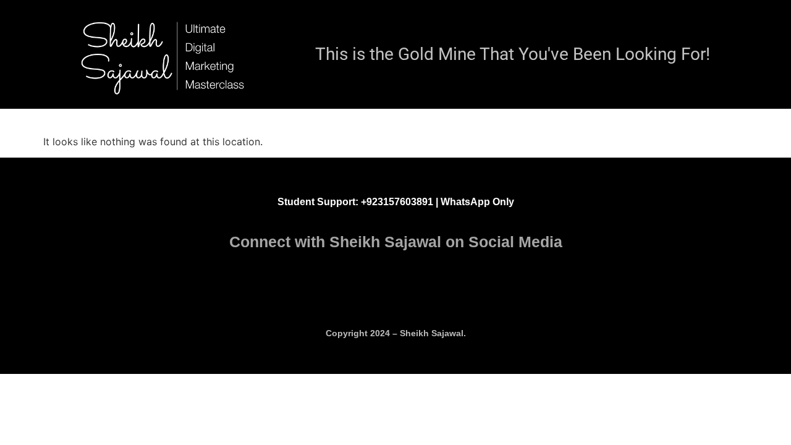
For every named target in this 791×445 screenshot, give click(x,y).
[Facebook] (423, 289)
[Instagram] (368, 289)
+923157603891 (398, 202)
